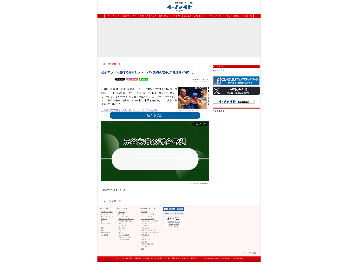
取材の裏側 (145, 235)
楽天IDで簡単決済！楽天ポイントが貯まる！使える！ (174, 224)
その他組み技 (105, 232)
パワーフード (123, 225)
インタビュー (146, 228)
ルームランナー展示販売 (174, 214)
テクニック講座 (146, 216)
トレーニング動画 (147, 219)
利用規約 (137, 258)
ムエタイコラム (146, 246)
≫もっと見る (218, 70)
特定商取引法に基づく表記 (153, 258)
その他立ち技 (105, 223)
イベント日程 (247, 16)
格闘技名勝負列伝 (124, 221)
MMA (134, 16)
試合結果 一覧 (114, 64)
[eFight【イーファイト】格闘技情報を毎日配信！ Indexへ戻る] (179, 6)
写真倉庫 (144, 225)
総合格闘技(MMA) (107, 212)
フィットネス (176, 16)
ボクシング (144, 16)
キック (153, 16)
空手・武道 (163, 16)
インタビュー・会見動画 (149, 221)
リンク (120, 232)
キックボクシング (107, 216)
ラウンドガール (200, 16)
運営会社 (193, 258)
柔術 (102, 230)
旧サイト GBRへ (182, 258)
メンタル (144, 242)
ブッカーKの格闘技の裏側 (150, 232)
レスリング (104, 225)
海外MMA (107, 190)
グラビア (187, 16)
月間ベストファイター (126, 219)
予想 (120, 230)
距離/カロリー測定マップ (127, 237)
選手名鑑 (121, 228)
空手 (102, 221)
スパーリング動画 (147, 214)
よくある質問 (170, 258)
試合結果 (126, 16)
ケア (142, 237)
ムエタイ (104, 219)
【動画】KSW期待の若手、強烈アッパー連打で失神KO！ (130, 110)
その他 (236, 16)
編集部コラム (146, 239)
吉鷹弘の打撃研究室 (148, 230)
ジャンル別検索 (123, 239)
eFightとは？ (119, 258)
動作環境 (129, 258)
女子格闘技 (104, 235)
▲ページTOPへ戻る (249, 253)
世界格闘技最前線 (147, 244)
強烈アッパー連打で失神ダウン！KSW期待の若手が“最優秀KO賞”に (147, 72)
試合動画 (144, 212)
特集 (142, 249)
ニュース (116, 16)
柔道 (102, 228)
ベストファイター (215, 16)
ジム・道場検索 (123, 235)
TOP (107, 16)
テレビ (227, 16)
